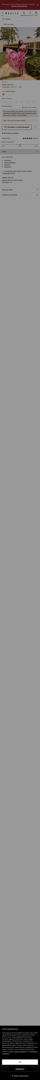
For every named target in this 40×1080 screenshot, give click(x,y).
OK (20, 1062)
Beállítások (20, 1069)
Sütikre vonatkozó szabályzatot (18, 1051)
